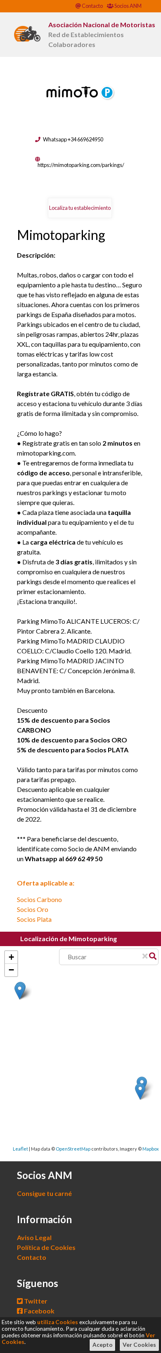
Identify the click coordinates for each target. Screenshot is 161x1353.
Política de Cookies (46, 1247)
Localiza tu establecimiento (80, 207)
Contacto (92, 5)
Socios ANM (128, 5)
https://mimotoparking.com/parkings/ (81, 165)
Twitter (35, 1301)
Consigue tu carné (44, 1193)
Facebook (38, 1311)
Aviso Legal (34, 1237)
